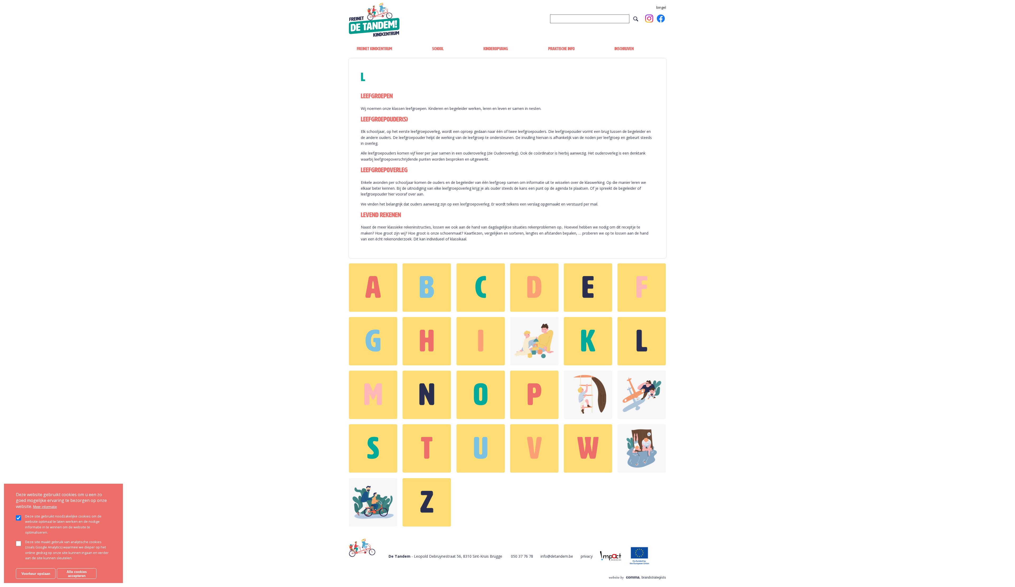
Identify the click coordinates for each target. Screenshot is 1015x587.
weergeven (373, 287)
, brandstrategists (637, 577)
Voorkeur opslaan (35, 574)
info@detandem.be (557, 556)
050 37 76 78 (522, 556)
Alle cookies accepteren (77, 573)
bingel (661, 7)
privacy (587, 556)
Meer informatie (45, 507)
